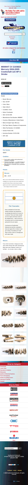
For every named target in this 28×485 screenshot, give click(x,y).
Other (14, 440)
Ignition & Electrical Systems (7, 373)
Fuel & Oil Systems (5, 375)
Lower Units (3, 368)
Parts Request (10, 20)
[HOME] (14, 27)
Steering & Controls (5, 379)
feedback (9, 470)
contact (12, 38)
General (2, 381)
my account (12, 36)
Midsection (3, 372)
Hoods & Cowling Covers (6, 377)
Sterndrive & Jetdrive (5, 370)
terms (14, 470)
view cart (14, 43)
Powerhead (3, 366)
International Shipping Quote (9, 93)
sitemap (20, 470)
